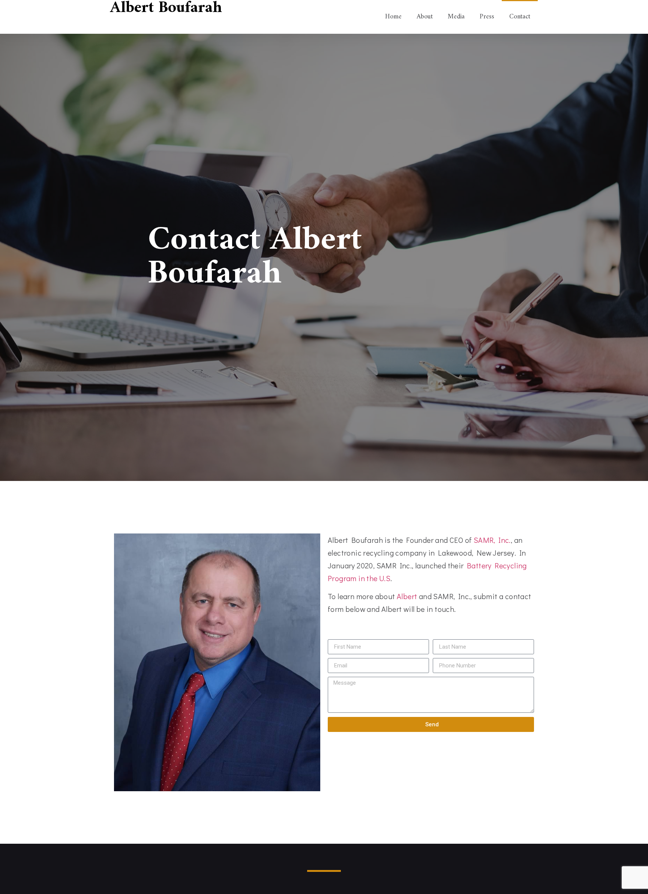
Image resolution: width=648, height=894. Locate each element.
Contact (519, 17)
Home (393, 17)
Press (487, 17)
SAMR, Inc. (492, 540)
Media (456, 17)
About (425, 17)
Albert (407, 596)
